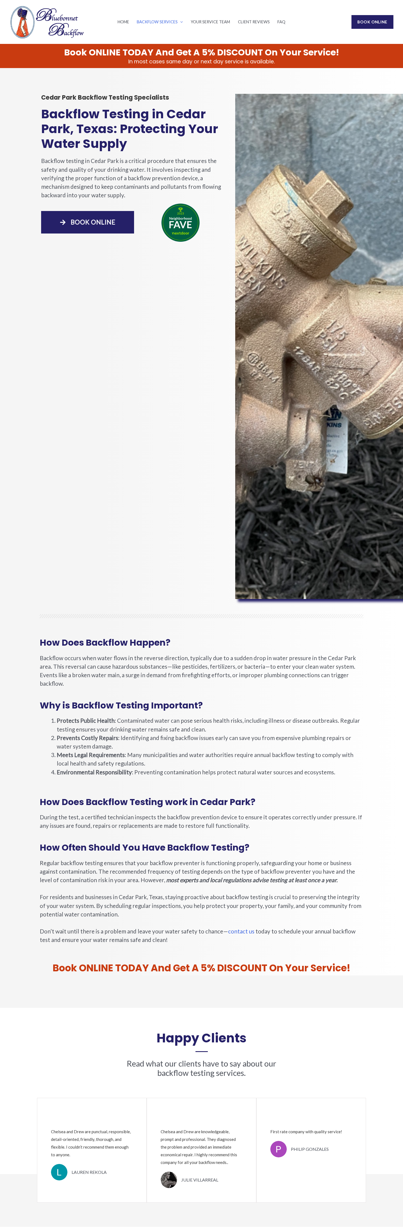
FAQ (281, 21)
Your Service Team (210, 21)
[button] (180, 21)
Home (123, 21)
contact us (241, 931)
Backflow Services (157, 21)
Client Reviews (254, 21)
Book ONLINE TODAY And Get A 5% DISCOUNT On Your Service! (201, 52)
